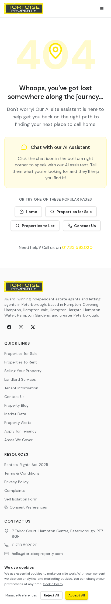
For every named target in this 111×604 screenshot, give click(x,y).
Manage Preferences (21, 595)
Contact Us (85, 225)
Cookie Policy (53, 584)
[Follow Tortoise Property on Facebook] (9, 327)
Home (31, 211)
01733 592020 (77, 247)
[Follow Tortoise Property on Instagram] (21, 327)
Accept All (76, 595)
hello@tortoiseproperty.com (37, 553)
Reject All (51, 595)
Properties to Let (38, 225)
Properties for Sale (74, 211)
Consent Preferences (28, 507)
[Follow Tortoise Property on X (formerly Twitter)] (33, 327)
